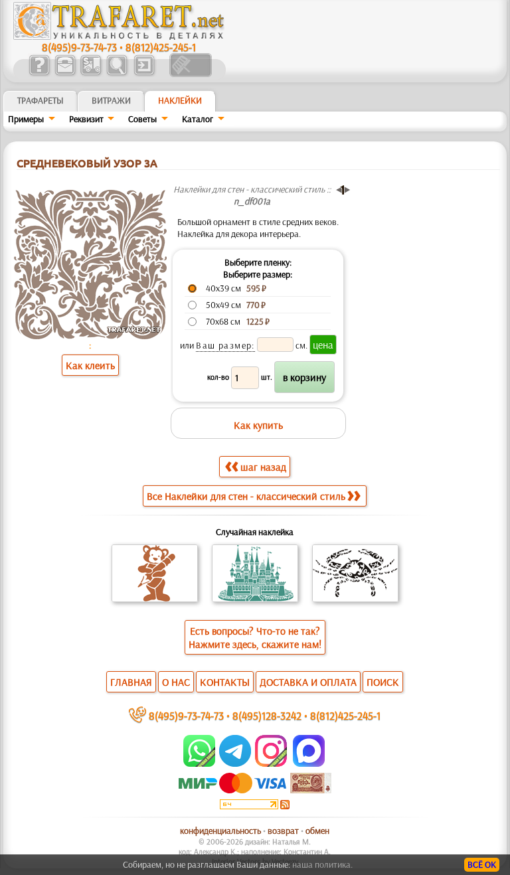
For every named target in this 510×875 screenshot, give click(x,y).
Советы (142, 119)
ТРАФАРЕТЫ (40, 100)
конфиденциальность (220, 830)
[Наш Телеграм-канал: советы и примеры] (234, 763)
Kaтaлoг (197, 119)
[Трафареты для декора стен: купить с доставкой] (91, 74)
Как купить (258, 425)
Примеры (26, 119)
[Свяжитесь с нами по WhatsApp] (200, 763)
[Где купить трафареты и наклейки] (65, 74)
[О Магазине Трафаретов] (39, 74)
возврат (283, 830)
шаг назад (263, 466)
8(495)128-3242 (266, 715)
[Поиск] (116, 74)
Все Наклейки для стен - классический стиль (246, 496)
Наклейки (180, 100)
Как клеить (90, 365)
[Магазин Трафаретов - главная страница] (118, 36)
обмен (317, 830)
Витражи (111, 100)
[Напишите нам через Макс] (309, 763)
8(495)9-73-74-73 (79, 47)
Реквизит (86, 119)
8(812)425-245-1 (161, 47)
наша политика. (322, 864)
